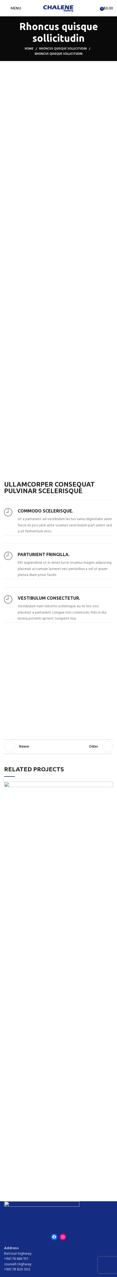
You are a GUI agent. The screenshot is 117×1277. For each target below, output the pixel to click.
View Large (109, 786)
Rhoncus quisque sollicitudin (63, 48)
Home (29, 49)
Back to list (58, 746)
